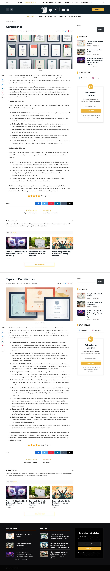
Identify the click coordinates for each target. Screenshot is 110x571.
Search (79, 25)
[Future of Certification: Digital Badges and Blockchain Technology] (16, 243)
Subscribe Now (98, 9)
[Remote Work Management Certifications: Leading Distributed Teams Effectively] (44, 545)
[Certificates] (39, 52)
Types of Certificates (30, 213)
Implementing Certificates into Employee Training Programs (61, 253)
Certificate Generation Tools (50, 2)
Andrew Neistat (11, 31)
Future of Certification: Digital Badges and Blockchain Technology (16, 253)
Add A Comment (40, 264)
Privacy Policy (94, 117)
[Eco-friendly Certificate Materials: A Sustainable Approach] (39, 243)
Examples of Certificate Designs (95, 42)
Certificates (29, 2)
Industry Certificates (30, 462)
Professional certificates (44, 16)
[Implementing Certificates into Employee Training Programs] (62, 243)
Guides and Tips (71, 2)
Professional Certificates (50, 213)
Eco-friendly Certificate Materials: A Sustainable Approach (37, 253)
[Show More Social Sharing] (71, 31)
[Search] (103, 3)
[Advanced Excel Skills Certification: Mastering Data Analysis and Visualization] (44, 536)
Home (20, 2)
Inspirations (85, 2)
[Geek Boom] (55, 9)
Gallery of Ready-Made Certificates (94, 51)
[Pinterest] (2, 93)
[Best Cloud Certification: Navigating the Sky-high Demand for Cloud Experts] (81, 60)
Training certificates (60, 16)
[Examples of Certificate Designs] (81, 43)
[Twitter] (2, 84)
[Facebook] (2, 79)
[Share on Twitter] (65, 31)
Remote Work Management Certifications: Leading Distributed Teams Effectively (59, 545)
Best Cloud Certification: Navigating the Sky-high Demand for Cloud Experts (95, 61)
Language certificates (75, 16)
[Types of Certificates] (39, 304)
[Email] (2, 97)
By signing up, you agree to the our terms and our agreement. (91, 117)
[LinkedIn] (2, 88)
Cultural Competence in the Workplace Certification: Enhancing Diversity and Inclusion (59, 555)
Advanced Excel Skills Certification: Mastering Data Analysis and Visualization (59, 536)
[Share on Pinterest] (68, 31)
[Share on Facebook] (63, 31)
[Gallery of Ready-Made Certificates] (81, 52)
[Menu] (7, 2)
